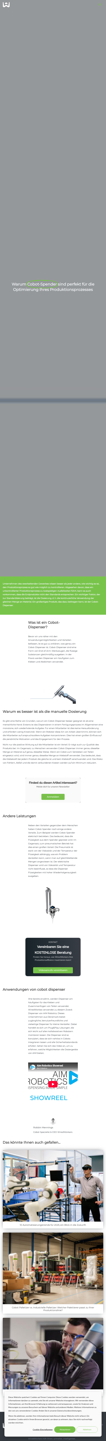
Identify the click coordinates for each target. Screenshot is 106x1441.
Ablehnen (87, 1429)
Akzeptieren (65, 1429)
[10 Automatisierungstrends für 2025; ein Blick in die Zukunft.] (53, 1189)
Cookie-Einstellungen (43, 1429)
